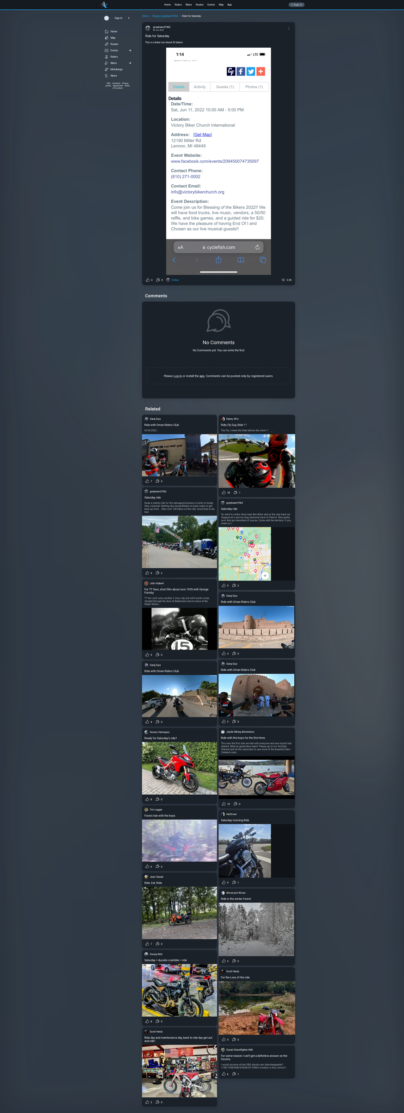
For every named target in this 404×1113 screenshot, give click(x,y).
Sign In (298, 4)
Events (211, 4)
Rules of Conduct (121, 86)
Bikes (189, 4)
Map (221, 4)
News (113, 75)
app (202, 376)
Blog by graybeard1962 (165, 16)
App (229, 4)
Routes (200, 4)
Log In (177, 376)
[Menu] (289, 28)
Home (167, 4)
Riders (178, 4)
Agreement (118, 85)
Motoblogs (116, 69)
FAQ (108, 83)
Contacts (116, 83)
